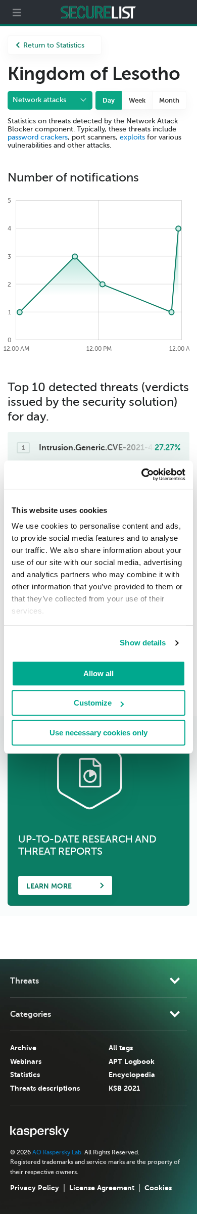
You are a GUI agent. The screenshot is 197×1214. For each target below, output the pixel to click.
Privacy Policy (34, 1188)
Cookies (158, 1188)
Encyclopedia (132, 1074)
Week (137, 100)
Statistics (25, 1074)
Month (169, 100)
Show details (143, 642)
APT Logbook (132, 1061)
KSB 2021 (124, 1088)
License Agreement (101, 1188)
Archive (23, 1048)
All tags (121, 1048)
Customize (93, 702)
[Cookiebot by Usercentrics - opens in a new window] (141, 474)
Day (109, 100)
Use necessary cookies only (98, 732)
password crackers (38, 137)
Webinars (25, 1061)
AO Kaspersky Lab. (57, 1152)
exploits (132, 137)
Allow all (98, 673)
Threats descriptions (45, 1088)
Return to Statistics (53, 45)
